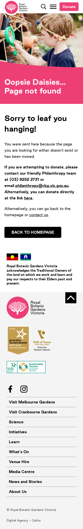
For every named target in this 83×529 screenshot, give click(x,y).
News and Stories (25, 481)
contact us (38, 215)
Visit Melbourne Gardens (32, 402)
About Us (18, 491)
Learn (14, 442)
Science (16, 422)
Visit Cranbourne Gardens (33, 412)
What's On (19, 452)
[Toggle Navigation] (53, 6)
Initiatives (18, 432)
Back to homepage (33, 232)
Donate (69, 7)
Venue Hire (19, 462)
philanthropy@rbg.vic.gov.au (41, 185)
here (28, 198)
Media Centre (22, 472)
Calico (36, 520)
